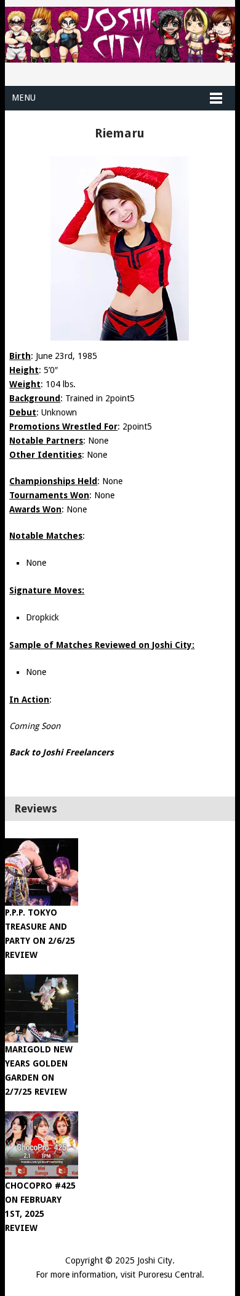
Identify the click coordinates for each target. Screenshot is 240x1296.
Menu (24, 97)
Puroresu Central (170, 1274)
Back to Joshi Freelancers (61, 752)
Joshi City (154, 1260)
